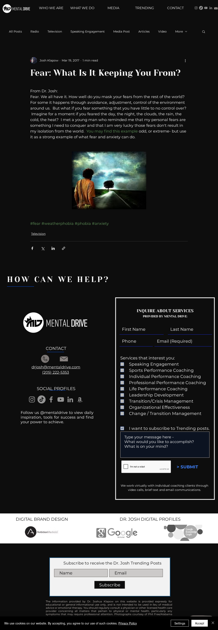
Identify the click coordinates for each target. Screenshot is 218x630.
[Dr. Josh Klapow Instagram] (196, 8)
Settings (179, 623)
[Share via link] (64, 248)
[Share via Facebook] (32, 248)
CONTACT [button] (56, 348)
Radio (34, 31)
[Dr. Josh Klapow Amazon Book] (80, 399)
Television (54, 31)
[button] (204, 31)
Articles (144, 31)
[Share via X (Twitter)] (43, 248)
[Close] (212, 623)
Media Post (121, 31)
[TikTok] (201, 8)
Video (162, 31)
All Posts (15, 31)
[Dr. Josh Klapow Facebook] (51, 399)
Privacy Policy (127, 623)
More (179, 31)
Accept (199, 623)
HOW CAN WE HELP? (58, 279)
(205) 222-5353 (55, 372)
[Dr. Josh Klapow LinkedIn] (211, 8)
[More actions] (185, 60)
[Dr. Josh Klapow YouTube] (206, 8)
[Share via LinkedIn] (53, 248)
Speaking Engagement (87, 31)
